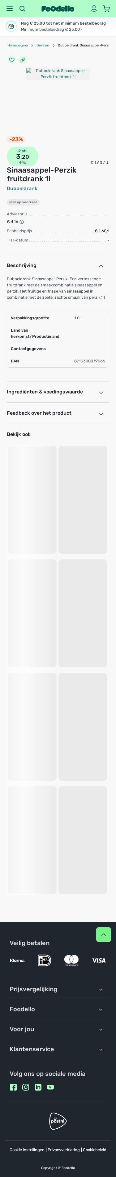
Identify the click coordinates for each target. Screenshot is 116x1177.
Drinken (43, 45)
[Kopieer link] (23, 59)
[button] (9, 8)
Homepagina (17, 45)
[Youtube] (50, 1087)
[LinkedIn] (38, 1087)
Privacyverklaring (64, 1149)
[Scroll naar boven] (103, 934)
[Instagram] (25, 1087)
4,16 (22, 162)
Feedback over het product (39, 413)
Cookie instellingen (27, 1149)
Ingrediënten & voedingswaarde (45, 392)
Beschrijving (22, 265)
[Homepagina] (58, 8)
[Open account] (94, 8)
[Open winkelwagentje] (106, 8)
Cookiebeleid (94, 1149)
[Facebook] (13, 1087)
